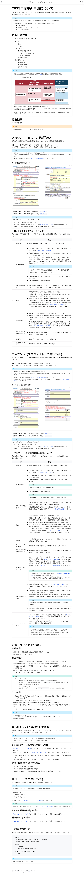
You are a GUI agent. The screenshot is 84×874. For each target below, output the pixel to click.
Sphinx (18, 872)
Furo (30, 872)
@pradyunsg (25, 872)
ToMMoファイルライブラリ (39, 752)
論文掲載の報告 (59, 509)
